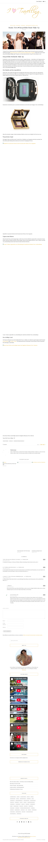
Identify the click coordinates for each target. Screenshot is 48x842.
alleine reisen (23, 796)
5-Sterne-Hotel (13, 796)
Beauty (28, 796)
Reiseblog (18, 25)
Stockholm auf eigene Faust (37, 550)
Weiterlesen (24, 669)
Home (19, 837)
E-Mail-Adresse (4, 624)
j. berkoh (9, 585)
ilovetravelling (14, 594)
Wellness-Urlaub (29, 811)
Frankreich (12, 800)
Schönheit (23, 25)
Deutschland (12, 798)
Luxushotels (18, 804)
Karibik (25, 802)
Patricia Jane (13, 450)
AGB (25, 837)
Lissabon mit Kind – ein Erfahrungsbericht (17, 787)
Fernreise (28, 798)
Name (4, 620)
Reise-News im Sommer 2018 (15, 783)
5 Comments (5, 444)
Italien (21, 802)
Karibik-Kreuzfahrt (31, 802)
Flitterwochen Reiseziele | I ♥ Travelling (13, 567)
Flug (32, 798)
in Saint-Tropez (13, 341)
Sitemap (22, 837)
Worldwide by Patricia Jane (32, 25)
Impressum (28, 837)
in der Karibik (5, 341)
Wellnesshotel (13, 813)
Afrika (18, 796)
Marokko (27, 804)
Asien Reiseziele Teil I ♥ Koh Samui (23, 550)
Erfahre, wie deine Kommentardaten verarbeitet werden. (32, 635)
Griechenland (32, 800)
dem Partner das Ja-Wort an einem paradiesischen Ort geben (22, 52)
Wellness (23, 811)
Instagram (17, 802)
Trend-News (12, 811)
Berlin (32, 796)
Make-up (23, 804)
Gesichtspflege (26, 800)
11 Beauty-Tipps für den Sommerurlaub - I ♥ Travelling (17, 576)
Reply (44, 559)
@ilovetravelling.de (33, 836)
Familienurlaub (23, 798)
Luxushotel (12, 804)
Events (17, 798)
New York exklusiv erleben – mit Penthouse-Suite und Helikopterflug (21, 781)
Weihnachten (18, 811)
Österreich (19, 813)
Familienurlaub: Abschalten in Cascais (16, 789)
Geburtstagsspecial (19, 800)
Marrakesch (32, 804)
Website (4, 627)
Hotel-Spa (12, 802)
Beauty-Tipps (13, 25)
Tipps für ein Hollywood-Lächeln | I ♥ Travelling (15, 559)
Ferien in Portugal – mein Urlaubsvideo (16, 785)
